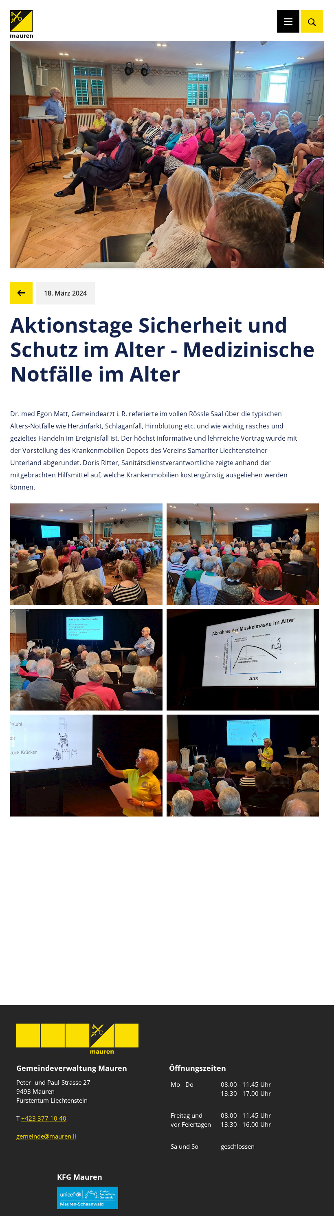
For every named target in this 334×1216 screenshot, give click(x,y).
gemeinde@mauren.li (46, 1136)
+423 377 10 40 (43, 1118)
